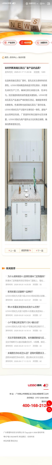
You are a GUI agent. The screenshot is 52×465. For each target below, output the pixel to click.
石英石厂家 (19, 80)
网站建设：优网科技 (26, 436)
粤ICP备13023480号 (10, 436)
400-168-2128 (36, 405)
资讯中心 (13, 57)
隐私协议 (14, 441)
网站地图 (6, 441)
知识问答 (21, 57)
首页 (6, 57)
